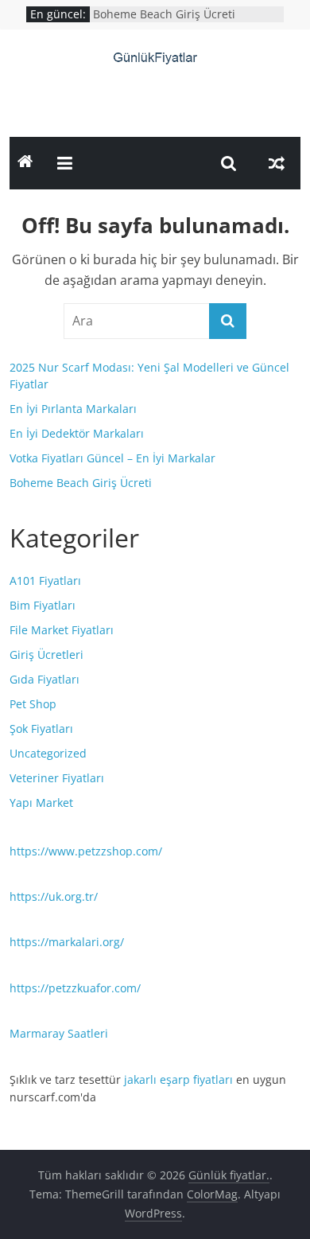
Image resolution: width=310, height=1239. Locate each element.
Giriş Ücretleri (46, 654)
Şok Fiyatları (41, 728)
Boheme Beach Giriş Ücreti (164, 13)
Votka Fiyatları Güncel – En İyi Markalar (112, 458)
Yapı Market (41, 802)
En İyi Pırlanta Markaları (73, 408)
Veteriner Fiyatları (57, 777)
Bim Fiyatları (43, 605)
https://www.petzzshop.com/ (86, 851)
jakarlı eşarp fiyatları (178, 1079)
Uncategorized (48, 753)
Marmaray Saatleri (59, 1033)
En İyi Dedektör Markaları (77, 433)
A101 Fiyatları (45, 580)
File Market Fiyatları (62, 629)
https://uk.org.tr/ (54, 896)
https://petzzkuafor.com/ (75, 987)
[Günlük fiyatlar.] (25, 163)
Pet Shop (33, 703)
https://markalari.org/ (67, 941)
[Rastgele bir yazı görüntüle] (276, 163)
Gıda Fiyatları (44, 679)
